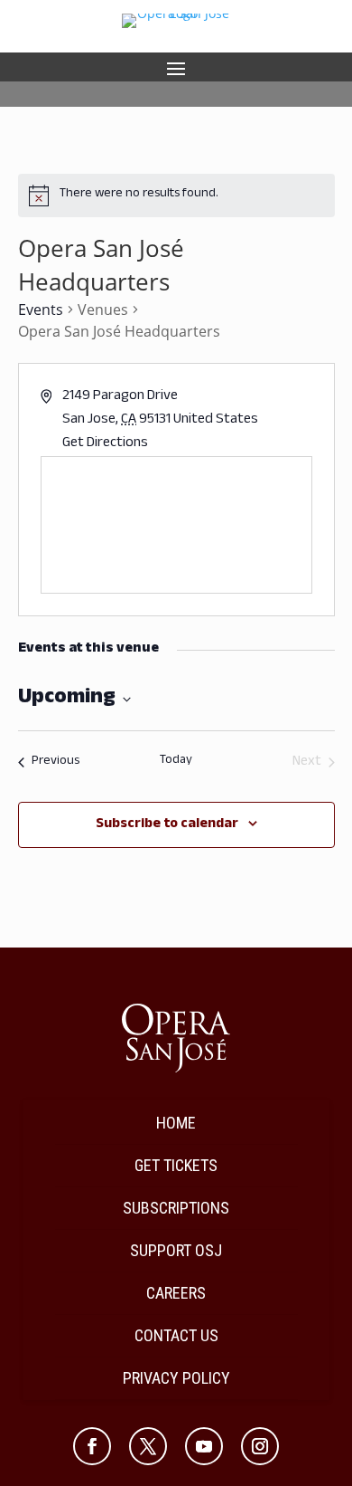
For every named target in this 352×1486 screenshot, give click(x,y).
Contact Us (176, 1335)
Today (176, 762)
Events (40, 309)
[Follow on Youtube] (204, 1446)
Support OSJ (176, 1250)
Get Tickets (176, 1165)
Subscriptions (176, 1207)
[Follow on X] (148, 1446)
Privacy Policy (176, 1377)
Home (176, 1122)
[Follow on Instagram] (260, 1446)
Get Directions (105, 444)
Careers (176, 1292)
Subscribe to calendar (167, 825)
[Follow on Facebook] (92, 1446)
